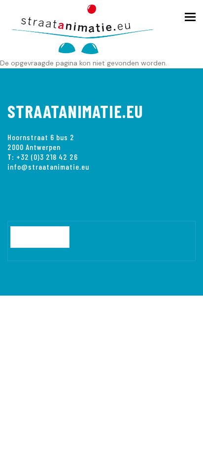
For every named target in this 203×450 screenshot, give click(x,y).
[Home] (88, 27)
